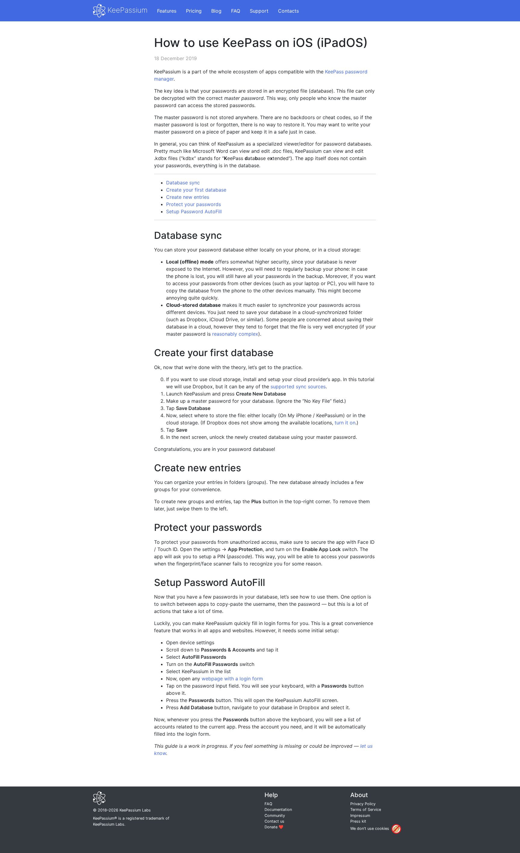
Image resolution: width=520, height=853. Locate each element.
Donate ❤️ (274, 827)
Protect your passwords (193, 204)
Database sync (183, 183)
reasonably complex (235, 334)
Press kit (358, 821)
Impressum (360, 815)
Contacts (288, 11)
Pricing (194, 11)
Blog (216, 11)
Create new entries (187, 197)
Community (275, 815)
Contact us (274, 821)
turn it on (345, 423)
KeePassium (126, 10)
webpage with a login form (232, 679)
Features (166, 11)
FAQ (235, 11)
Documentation (278, 809)
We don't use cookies (369, 828)
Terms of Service (365, 809)
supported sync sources (298, 386)
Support (259, 11)
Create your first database (196, 190)
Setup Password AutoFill (194, 211)
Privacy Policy (363, 804)
